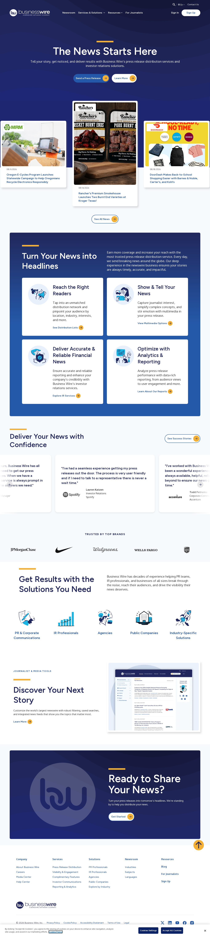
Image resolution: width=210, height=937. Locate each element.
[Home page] (30, 12)
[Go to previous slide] (10, 485)
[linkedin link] (170, 923)
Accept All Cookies (172, 930)
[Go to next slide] (200, 485)
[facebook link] (184, 923)
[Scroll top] (198, 845)
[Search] (174, 4)
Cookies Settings (148, 930)
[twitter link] (162, 923)
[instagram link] (192, 923)
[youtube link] (177, 922)
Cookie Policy (55, 932)
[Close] (205, 930)
